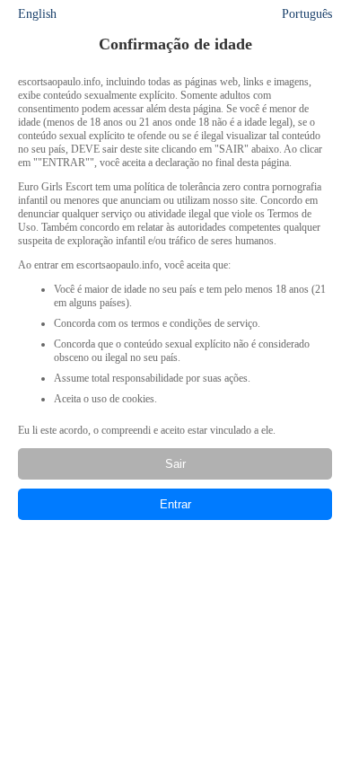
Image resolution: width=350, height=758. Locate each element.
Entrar (175, 504)
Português (307, 14)
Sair (175, 464)
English (37, 14)
